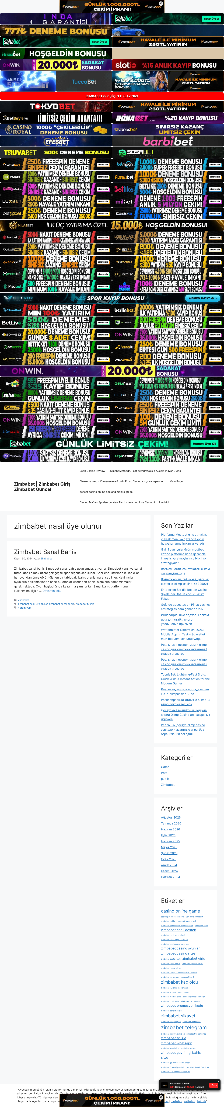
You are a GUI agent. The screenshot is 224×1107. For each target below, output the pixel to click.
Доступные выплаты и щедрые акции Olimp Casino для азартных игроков (185, 714)
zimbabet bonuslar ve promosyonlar (177, 926)
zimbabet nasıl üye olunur (33, 603)
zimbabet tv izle (84, 603)
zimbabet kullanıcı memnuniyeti (175, 992)
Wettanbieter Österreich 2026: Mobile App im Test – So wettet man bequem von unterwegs (183, 634)
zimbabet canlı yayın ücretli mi (174, 939)
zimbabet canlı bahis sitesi (173, 935)
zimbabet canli (201, 926)
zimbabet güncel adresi (192, 963)
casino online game (180, 911)
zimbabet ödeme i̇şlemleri (172, 1067)
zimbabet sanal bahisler (171, 1011)
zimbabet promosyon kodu (182, 1006)
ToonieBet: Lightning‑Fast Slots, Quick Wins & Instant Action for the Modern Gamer (185, 679)
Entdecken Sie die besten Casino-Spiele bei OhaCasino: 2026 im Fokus (185, 594)
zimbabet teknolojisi (192, 1022)
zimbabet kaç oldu (179, 982)
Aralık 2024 (169, 865)
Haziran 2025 (170, 841)
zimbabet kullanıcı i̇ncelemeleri (174, 988)
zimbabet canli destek (178, 930)
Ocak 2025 (168, 859)
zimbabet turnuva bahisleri (173, 1034)
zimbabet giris (193, 958)
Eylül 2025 (168, 835)
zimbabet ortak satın (170, 1001)
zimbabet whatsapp (176, 1043)
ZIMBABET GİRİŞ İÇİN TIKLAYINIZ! (112, 96)
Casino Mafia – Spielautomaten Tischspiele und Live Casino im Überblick (125, 502)
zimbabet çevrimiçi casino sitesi (175, 1063)
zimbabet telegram (184, 1027)
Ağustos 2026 (171, 817)
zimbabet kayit (187, 977)
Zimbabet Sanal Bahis (45, 551)
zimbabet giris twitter (170, 963)
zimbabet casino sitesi (178, 953)
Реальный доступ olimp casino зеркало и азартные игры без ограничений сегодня (183, 729)
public (165, 779)
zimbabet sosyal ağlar (171, 1022)
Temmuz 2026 (171, 823)
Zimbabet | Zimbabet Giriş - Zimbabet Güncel (44, 486)
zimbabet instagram (170, 977)
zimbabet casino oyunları (181, 948)
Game (165, 767)
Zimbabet (23, 599)
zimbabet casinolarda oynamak (175, 944)
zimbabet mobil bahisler (194, 997)
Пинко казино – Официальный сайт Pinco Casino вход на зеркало (121, 481)
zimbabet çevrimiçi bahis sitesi (181, 1055)
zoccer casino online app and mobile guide (106, 491)
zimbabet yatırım (188, 1048)
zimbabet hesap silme (171, 968)
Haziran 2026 (170, 829)
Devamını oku (52, 591)
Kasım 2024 (169, 871)
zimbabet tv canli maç (196, 1034)
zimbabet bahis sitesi (186, 921)
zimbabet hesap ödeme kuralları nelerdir (179, 972)
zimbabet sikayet (178, 1015)
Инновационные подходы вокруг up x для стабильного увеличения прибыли (185, 619)
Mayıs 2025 (169, 847)
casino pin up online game (172, 917)
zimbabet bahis (168, 921)
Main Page (176, 481)
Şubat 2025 (169, 853)
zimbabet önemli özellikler (197, 1067)
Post (164, 773)
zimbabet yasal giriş (170, 1048)
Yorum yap (24, 607)
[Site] (56, 164)
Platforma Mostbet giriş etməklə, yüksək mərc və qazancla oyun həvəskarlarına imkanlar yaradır (184, 539)
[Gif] (112, 225)
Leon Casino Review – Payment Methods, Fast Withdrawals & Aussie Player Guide (130, 470)
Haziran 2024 (170, 877)
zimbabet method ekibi (171, 997)
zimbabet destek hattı (171, 959)
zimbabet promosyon (190, 1001)
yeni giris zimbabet (194, 917)
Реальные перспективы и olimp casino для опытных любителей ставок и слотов (184, 649)
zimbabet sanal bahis (61, 603)
